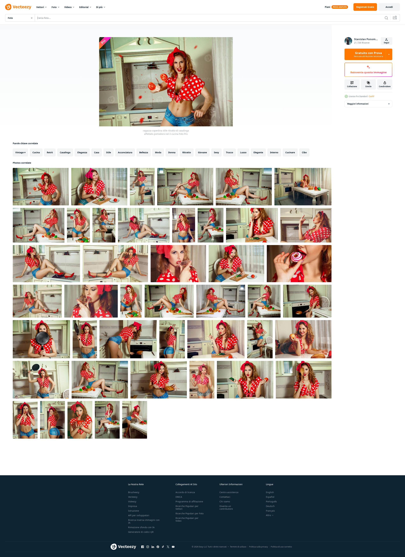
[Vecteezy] (18, 7)
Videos (68, 7)
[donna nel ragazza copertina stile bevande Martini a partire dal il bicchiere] (178, 263)
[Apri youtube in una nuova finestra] (173, 546)
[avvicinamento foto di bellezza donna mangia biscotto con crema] (299, 263)
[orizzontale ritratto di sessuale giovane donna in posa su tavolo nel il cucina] (302, 186)
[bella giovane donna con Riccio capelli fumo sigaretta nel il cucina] (305, 225)
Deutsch (270, 506)
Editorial (83, 7)
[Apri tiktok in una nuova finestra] (163, 546)
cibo (304, 152)
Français (270, 510)
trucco (229, 152)
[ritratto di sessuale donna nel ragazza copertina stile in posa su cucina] (172, 339)
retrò (50, 152)
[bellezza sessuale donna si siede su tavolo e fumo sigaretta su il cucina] (38, 225)
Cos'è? (371, 96)
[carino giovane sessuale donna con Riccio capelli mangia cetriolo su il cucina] (216, 339)
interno (274, 152)
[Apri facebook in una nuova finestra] (142, 546)
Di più (99, 7)
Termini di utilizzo (238, 546)
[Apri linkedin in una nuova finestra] (152, 546)
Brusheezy (133, 492)
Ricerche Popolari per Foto (190, 513)
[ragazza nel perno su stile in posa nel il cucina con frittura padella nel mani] (41, 339)
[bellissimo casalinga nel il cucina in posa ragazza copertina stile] (37, 301)
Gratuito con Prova (368, 54)
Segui (386, 42)
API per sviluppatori (138, 515)
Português (271, 501)
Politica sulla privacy (258, 546)
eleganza (82, 152)
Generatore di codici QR (141, 531)
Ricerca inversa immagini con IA (144, 521)
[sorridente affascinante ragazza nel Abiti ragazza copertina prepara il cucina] (103, 225)
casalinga (65, 152)
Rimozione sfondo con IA (141, 527)
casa (96, 152)
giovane (202, 152)
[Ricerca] (386, 18)
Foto (54, 7)
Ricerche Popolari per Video (187, 519)
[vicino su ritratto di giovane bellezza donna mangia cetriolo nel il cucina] (252, 225)
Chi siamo (224, 501)
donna (171, 152)
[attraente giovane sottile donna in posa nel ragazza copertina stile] (260, 339)
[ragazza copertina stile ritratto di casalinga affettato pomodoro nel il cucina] (41, 186)
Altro (268, 515)
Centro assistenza (228, 492)
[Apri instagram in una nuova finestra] (147, 546)
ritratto (186, 152)
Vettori (40, 7)
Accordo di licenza (185, 492)
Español (270, 496)
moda (158, 152)
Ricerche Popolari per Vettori (187, 507)
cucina (36, 152)
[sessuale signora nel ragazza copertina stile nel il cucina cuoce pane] (128, 339)
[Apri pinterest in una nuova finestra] (158, 546)
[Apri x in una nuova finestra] (168, 546)
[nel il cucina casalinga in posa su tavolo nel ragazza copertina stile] (169, 301)
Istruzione (133, 510)
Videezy (132, 501)
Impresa (132, 506)
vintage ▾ (20, 152)
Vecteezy (132, 496)
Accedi (389, 6)
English (270, 492)
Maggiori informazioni (358, 103)
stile (108, 152)
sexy (216, 152)
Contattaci (224, 496)
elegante (258, 152)
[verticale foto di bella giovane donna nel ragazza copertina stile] (52, 420)
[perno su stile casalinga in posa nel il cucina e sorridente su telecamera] (134, 420)
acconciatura (125, 152)
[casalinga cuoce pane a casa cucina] (307, 301)
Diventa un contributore (226, 507)
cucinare (290, 152)
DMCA (179, 496)
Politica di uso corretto (281, 546)
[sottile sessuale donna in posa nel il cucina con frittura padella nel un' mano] (85, 339)
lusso (243, 152)
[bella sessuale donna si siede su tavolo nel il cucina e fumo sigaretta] (244, 186)
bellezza (143, 152)
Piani (327, 6)
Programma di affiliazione (189, 501)
